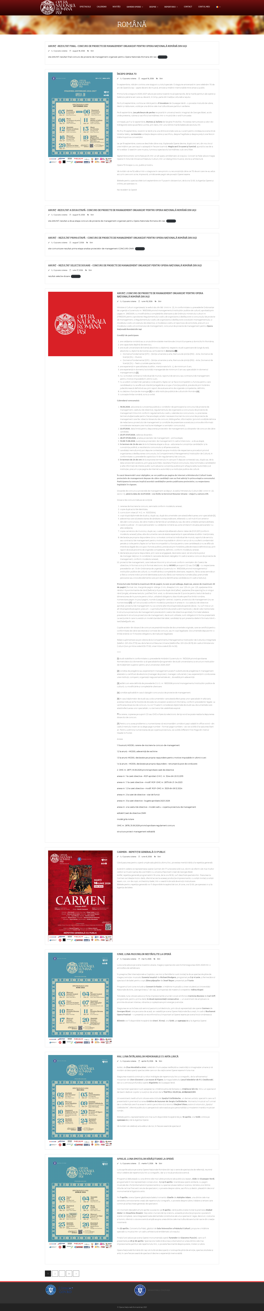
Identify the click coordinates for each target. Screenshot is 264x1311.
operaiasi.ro (183, 1021)
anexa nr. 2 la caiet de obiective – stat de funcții (138, 795)
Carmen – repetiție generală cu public (141, 852)
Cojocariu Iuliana (60, 51)
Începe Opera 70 (127, 74)
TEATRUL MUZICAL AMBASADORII (179, 1092)
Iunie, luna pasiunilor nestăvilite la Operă (144, 954)
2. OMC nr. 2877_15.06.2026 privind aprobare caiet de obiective (145, 770)
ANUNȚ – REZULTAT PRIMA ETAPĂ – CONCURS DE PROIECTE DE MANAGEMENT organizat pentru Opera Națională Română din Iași (122, 238)
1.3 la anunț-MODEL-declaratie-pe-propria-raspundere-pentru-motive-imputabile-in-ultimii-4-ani (161, 758)
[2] (137, 372)
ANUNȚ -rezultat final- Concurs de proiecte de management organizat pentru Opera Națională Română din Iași (117, 46)
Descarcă (162, 57)
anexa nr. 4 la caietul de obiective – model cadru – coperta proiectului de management (156, 807)
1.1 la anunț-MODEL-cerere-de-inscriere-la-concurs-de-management (148, 745)
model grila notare (125, 819)
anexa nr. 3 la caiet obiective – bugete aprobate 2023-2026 (143, 801)
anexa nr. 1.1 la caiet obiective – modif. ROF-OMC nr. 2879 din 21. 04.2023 (149, 782)
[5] (118, 699)
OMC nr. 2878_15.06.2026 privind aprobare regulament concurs (146, 825)
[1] (176, 351)
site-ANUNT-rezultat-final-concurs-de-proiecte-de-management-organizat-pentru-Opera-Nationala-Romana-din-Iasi (102, 57)
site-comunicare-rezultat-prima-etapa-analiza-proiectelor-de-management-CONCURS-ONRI (91, 248)
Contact (188, 7)
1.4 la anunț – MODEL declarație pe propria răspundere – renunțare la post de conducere (157, 764)
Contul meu (204, 7)
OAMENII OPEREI (134, 7)
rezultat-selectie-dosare (59, 276)
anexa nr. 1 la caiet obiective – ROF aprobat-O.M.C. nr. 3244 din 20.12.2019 (150, 776)
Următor (76, 1274)
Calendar (101, 7)
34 (69, 1274)
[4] (198, 391)
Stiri (92, 51)
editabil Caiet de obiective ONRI (131, 813)
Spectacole (85, 7)
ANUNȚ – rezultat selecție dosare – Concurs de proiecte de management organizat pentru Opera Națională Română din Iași (125, 265)
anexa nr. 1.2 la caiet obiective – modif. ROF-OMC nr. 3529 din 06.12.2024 (149, 788)
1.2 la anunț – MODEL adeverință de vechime (137, 751)
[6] (198, 565)
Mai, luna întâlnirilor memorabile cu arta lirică (147, 1056)
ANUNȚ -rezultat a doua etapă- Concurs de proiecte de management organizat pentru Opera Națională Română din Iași (122, 210)
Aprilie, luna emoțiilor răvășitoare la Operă (145, 1159)
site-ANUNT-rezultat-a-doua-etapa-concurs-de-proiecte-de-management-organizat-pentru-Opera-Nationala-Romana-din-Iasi (106, 221)
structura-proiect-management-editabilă (136, 831)
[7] (130, 603)
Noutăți (117, 7)
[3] (150, 391)
